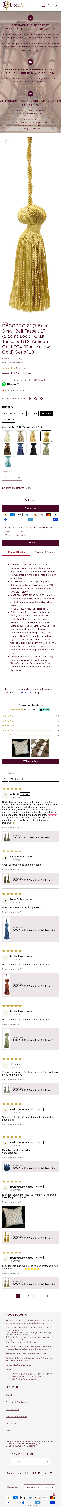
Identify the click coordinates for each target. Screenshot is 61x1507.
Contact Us (11, 1423)
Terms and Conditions (16, 1402)
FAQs (8, 1430)
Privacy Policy (12, 1409)
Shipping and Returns (16, 1416)
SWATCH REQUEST (23, 692)
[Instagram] (36, 399)
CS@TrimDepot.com (23, 1365)
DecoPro (33, 1505)
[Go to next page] (48, 1296)
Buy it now (30, 508)
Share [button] (32, 542)
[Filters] (5, 779)
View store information (16, 535)
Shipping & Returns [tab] (45, 552)
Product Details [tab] (16, 552)
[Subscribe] (47, 1461)
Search (9, 1395)
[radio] (13, 413)
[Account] (56, 5)
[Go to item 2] (40, 748)
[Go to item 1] (21, 748)
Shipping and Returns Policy (16, 488)
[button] (9, 368)
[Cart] (49, 5)
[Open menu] (43, 5)
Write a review (30, 761)
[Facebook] (30, 399)
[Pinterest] (42, 399)
